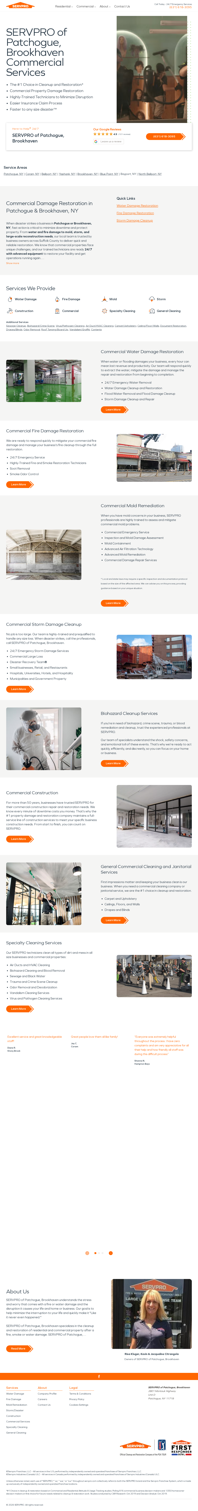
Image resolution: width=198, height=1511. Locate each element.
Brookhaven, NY (87, 174)
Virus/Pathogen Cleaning (70, 325)
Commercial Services (18, 1421)
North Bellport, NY (150, 174)
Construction (13, 1415)
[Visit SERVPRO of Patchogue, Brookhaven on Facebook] (99, 1376)
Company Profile (47, 1393)
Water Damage (15, 1393)
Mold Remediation (16, 1404)
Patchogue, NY (13, 174)
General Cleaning (16, 1432)
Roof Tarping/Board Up (54, 329)
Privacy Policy (76, 1399)
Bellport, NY (49, 174)
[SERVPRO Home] (20, 5)
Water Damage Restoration (137, 206)
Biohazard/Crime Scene (41, 325)
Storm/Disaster (15, 1410)
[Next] (111, 1253)
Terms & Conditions (80, 1393)
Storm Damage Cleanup (135, 220)
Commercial (85, 6)
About (104, 6)
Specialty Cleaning (16, 1427)
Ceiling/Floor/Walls (148, 325)
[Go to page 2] (99, 1253)
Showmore (12, 263)
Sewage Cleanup (16, 325)
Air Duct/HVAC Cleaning (100, 325)
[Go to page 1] (95, 1253)
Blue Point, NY (109, 174)
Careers (42, 1399)
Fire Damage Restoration (135, 213)
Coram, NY (32, 174)
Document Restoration (173, 325)
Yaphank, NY (67, 174)
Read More (18, 1348)
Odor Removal (32, 329)
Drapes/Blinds (14, 329)
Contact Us (122, 6)
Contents (96, 329)
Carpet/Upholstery (125, 325)
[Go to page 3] (102, 1253)
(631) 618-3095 (180, 7)
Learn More (113, 409)
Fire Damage (13, 1399)
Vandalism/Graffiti (79, 329)
